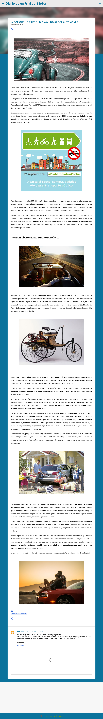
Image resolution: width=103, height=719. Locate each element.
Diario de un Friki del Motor (26, 3)
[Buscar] (49, 3)
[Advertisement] (42, 697)
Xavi (18, 632)
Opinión (23, 613)
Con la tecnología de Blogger (52, 716)
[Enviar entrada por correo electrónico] (12, 611)
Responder (21, 645)
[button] (12, 28)
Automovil (15, 613)
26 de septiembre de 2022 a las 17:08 (32, 632)
